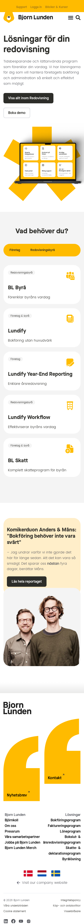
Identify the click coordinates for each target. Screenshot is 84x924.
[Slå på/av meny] (70, 17)
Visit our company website (44, 882)
